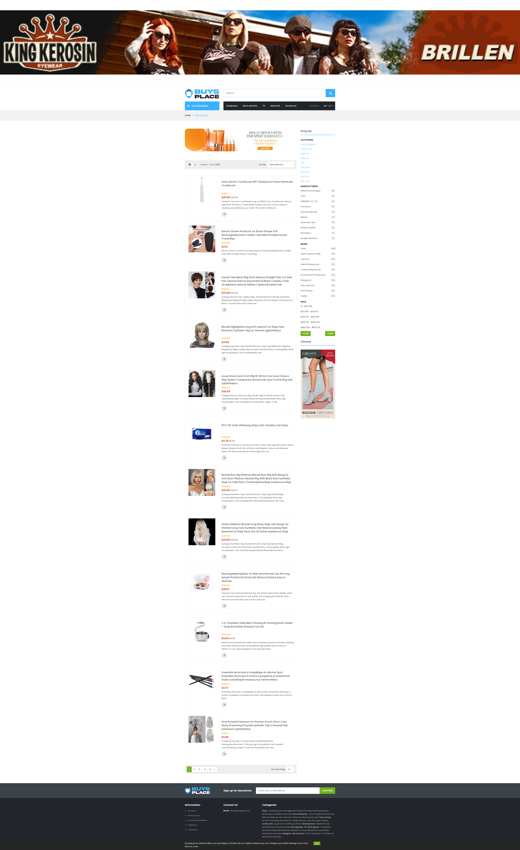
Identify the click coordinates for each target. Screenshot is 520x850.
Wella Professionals (318, 264)
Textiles (295, 820)
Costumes (282, 810)
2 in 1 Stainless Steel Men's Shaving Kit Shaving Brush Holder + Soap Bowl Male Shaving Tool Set (257, 624)
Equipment (279, 823)
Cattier (318, 296)
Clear (330, 333)
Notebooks (276, 830)
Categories (200, 106)
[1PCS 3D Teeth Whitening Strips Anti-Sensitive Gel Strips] (202, 433)
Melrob (318, 217)
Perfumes (305, 172)
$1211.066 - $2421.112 (309, 311)
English (329, 105)
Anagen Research (317, 238)
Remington (317, 233)
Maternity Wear (304, 810)
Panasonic (318, 206)
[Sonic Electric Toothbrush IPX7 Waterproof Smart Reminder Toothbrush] (202, 189)
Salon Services (318, 285)
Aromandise (318, 290)
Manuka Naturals (318, 212)
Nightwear (292, 810)
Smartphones (268, 827)
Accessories (267, 814)
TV (264, 105)
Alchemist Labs (317, 222)
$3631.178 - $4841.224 (310, 322)
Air (300, 820)
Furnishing (274, 820)
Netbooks (285, 830)
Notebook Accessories (318, 830)
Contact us (290, 105)
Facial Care (306, 149)
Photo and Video (313, 833)
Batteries (277, 836)
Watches (287, 814)
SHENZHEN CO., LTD (318, 201)
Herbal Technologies (318, 190)
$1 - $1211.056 (306, 306)
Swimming (317, 810)
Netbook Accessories (272, 833)
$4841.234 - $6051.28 (310, 327)
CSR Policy (192, 825)
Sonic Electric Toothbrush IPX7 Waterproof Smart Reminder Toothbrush (257, 183)
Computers (232, 105)
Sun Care (305, 181)
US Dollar (314, 105)
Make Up (305, 158)
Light (318, 820)
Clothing (272, 810)
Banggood (318, 280)
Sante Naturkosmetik (318, 253)
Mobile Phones (323, 823)
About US (275, 105)
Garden (324, 820)
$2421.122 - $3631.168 (310, 316)
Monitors (266, 830)
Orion (318, 196)
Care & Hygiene (308, 144)
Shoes (326, 810)
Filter (306, 333)
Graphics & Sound (299, 830)
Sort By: (262, 164)
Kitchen (265, 820)
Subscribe (327, 790)
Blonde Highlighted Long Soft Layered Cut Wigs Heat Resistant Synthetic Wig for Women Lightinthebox (253, 328)
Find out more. (192, 846)
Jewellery (278, 814)
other (318, 248)
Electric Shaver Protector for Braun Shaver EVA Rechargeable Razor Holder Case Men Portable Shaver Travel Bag (254, 235)
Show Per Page (278, 769)
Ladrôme (318, 259)
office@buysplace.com (236, 810)
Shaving (304, 176)
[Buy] (224, 214)
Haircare (305, 153)
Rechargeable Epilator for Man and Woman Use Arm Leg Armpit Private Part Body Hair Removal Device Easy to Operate (256, 577)
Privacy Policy (194, 815)
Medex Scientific (317, 227)
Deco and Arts (250, 105)
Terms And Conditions (197, 820)
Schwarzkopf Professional (318, 275)
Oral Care (305, 167)
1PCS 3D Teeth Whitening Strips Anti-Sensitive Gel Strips (255, 425)
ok (317, 843)
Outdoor (297, 823)
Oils (302, 162)
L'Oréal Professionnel (318, 269)
